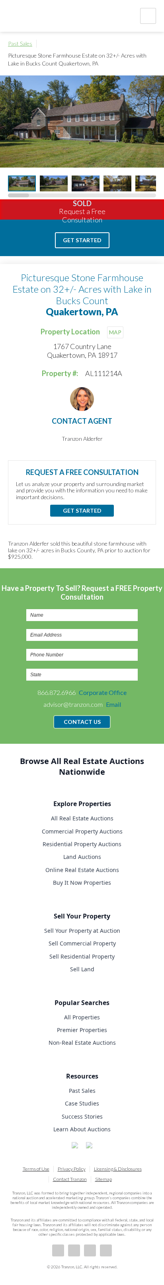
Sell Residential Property (82, 956)
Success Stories (82, 1116)
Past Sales (20, 43)
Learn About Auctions (82, 1129)
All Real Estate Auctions (82, 818)
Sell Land (82, 969)
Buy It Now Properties (82, 882)
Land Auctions (82, 857)
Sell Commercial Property (82, 943)
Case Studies (82, 1103)
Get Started (82, 240)
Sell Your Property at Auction (82, 930)
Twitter (90, 1250)
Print (152, 44)
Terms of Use (36, 1169)
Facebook (58, 1250)
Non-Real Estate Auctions (82, 1042)
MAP (115, 332)
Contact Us (82, 721)
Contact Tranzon (70, 1179)
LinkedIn (74, 1250)
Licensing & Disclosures (118, 1169)
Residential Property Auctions (82, 844)
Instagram (106, 1250)
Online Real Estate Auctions (82, 870)
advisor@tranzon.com (82, 704)
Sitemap (103, 1179)
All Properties (82, 1017)
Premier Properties (82, 1030)
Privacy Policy (72, 1169)
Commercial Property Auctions (82, 831)
